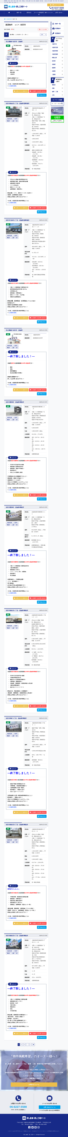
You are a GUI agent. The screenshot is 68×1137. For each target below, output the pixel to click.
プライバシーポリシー (42, 1131)
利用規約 (50, 1131)
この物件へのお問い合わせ (38, 91)
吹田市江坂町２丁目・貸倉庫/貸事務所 (17, 220)
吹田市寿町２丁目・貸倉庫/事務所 (16, 718)
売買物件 (58, 28)
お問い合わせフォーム (50, 1107)
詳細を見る (42, 95)
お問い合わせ (58, 12)
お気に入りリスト (56, 5)
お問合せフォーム (34, 1084)
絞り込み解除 (43, 29)
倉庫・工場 (55, 91)
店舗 (53, 88)
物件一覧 (19, 12)
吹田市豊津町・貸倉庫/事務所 (15, 402)
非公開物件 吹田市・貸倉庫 (14, 41)
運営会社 (29, 12)
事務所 (54, 85)
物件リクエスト (49, 12)
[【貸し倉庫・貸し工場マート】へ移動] (4, 19)
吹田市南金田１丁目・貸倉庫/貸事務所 (17, 103)
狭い (26, 34)
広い (23, 34)
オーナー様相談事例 (39, 13)
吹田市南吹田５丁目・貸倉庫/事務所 (17, 824)
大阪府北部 (13, 85)
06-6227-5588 (18, 1106)
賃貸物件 (58, 33)
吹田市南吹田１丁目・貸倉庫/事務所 (17, 610)
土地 (53, 95)
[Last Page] (33, 1044)
